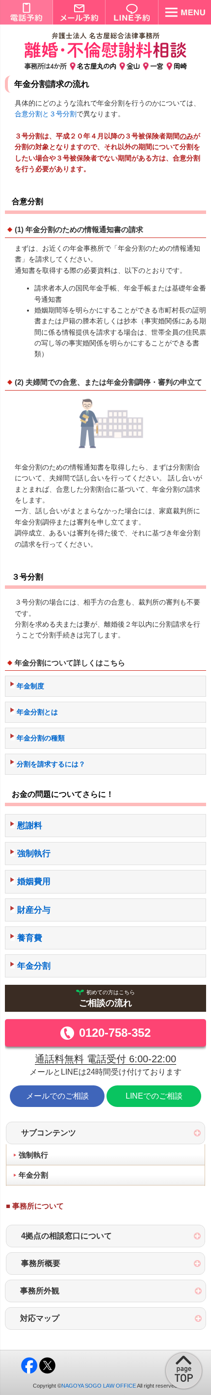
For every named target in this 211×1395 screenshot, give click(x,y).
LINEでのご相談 (154, 1096)
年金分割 (34, 966)
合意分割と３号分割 (46, 114)
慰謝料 (29, 825)
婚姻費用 (34, 881)
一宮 (156, 66)
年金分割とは (37, 712)
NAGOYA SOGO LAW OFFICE (98, 1386)
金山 (133, 66)
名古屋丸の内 (96, 66)
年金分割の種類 (41, 738)
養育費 (29, 938)
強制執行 (34, 853)
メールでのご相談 (57, 1096)
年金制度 (30, 686)
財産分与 (34, 910)
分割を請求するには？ (51, 764)
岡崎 (180, 66)
